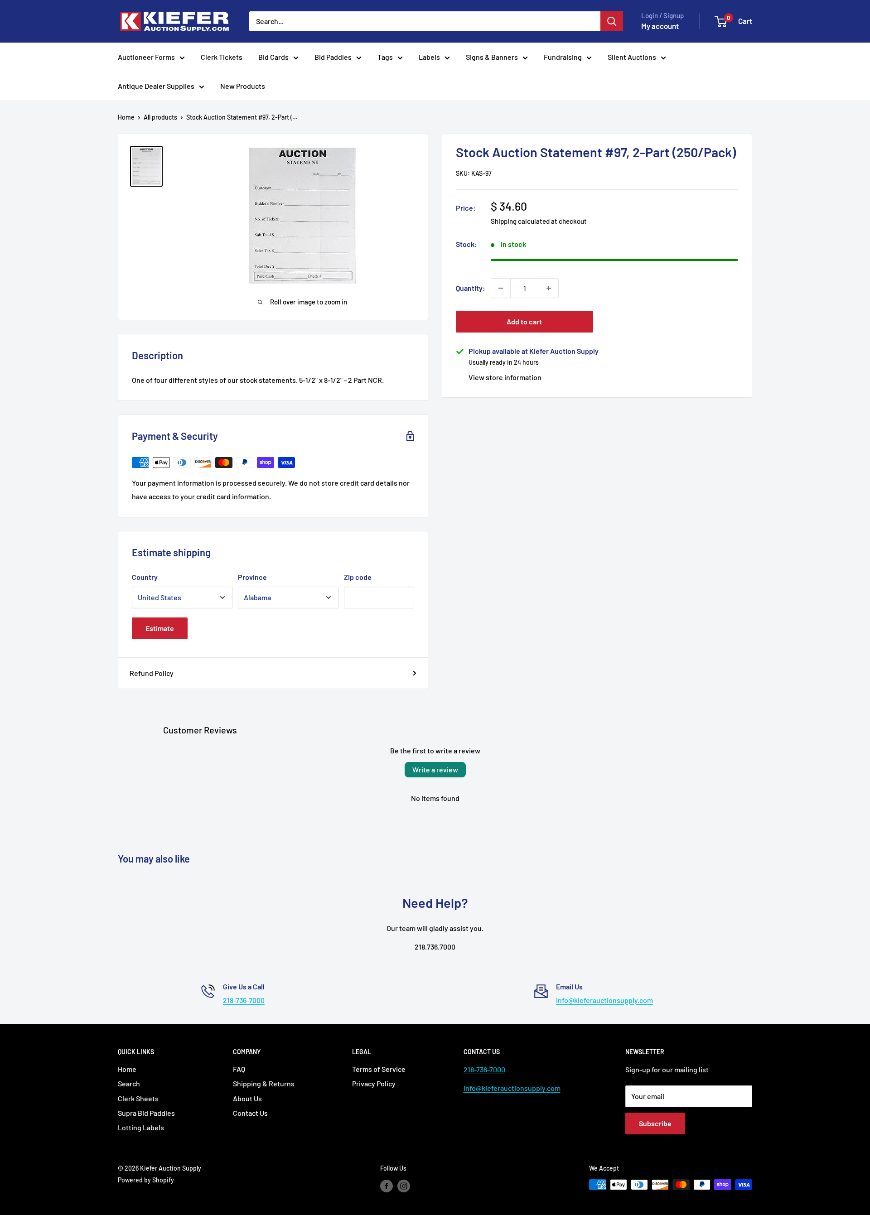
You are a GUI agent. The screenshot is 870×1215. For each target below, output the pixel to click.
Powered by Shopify (146, 1180)
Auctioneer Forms (146, 57)
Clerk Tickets (221, 57)
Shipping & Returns (264, 1083)
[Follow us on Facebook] (386, 1185)
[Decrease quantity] (500, 288)
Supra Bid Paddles (146, 1113)
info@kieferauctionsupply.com (604, 1000)
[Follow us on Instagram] (403, 1185)
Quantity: (470, 288)
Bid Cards (273, 57)
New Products (242, 86)
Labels (429, 57)
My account (660, 25)
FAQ (239, 1069)
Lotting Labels (141, 1127)
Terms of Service (379, 1069)
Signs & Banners (492, 57)
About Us (247, 1098)
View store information (505, 377)
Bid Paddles (333, 57)
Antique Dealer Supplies (156, 86)
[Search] (611, 21)
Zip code (358, 577)
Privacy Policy (374, 1083)
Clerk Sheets (138, 1098)
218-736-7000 (244, 1000)
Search (129, 1083)
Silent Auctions (632, 57)
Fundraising (563, 57)
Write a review (435, 769)
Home (126, 117)
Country (145, 577)
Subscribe (655, 1123)
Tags (385, 57)
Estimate (159, 628)
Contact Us (250, 1113)
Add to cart (524, 321)
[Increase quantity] (548, 288)
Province (252, 577)
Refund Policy (152, 673)
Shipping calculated (520, 221)
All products (160, 117)
